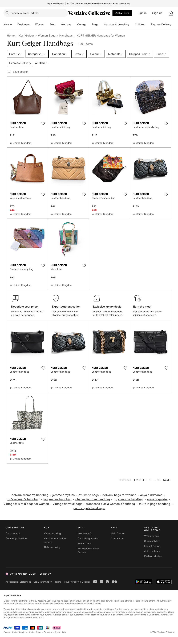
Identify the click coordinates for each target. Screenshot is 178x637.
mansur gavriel (157, 499)
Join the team (152, 551)
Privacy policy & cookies (77, 581)
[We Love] (74, 24)
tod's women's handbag (23, 499)
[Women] (47, 24)
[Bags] (101, 24)
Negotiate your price (24, 306)
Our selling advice (88, 538)
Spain (57, 632)
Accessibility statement (18, 581)
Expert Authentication (66, 306)
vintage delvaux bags (67, 504)
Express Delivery (161, 24)
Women (39, 24)
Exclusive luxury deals (106, 306)
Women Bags (46, 35)
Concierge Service (16, 538)
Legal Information (42, 581)
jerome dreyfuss (63, 495)
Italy (64, 632)
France (6, 632)
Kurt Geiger (26, 35)
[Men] (58, 24)
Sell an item (122, 13)
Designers (23, 24)
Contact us (117, 538)
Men (52, 24)
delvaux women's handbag (30, 495)
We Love (66, 24)
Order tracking (52, 533)
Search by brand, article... (25, 13)
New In (7, 24)
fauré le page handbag (154, 504)
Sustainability (152, 541)
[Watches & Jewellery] (132, 24)
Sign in (142, 13)
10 (158, 480)
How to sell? (85, 533)
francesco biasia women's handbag (110, 504)
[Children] (148, 24)
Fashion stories (152, 556)
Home (11, 35)
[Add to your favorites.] (43, 123)
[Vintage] (89, 24)
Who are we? (151, 536)
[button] (170, 13)
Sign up (157, 13)
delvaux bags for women (119, 495)
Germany (48, 632)
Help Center (118, 533)
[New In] (14, 24)
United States (35, 632)
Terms (58, 581)
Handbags (65, 35)
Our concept (13, 533)
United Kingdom (19, 632)
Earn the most (142, 306)
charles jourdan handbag (92, 499)
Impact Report (152, 546)
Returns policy (52, 547)
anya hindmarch (151, 495)
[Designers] (32, 24)
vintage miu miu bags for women (26, 504)
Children (140, 24)
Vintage (81, 24)
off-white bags (89, 495)
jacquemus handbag (57, 499)
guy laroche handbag (128, 499)
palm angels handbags (89, 508)
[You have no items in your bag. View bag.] (170, 13)
